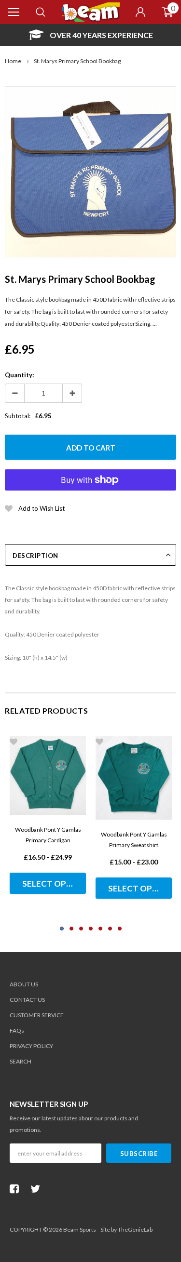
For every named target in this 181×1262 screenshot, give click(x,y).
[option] (90, 35)
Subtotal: (17, 416)
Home (13, 61)
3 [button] (81, 928)
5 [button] (100, 928)
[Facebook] (17, 1189)
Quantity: (19, 375)
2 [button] (71, 928)
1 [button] (62, 928)
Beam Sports (79, 1229)
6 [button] (110, 928)
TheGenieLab (135, 1229)
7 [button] (120, 928)
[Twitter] (37, 1189)
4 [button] (91, 928)
